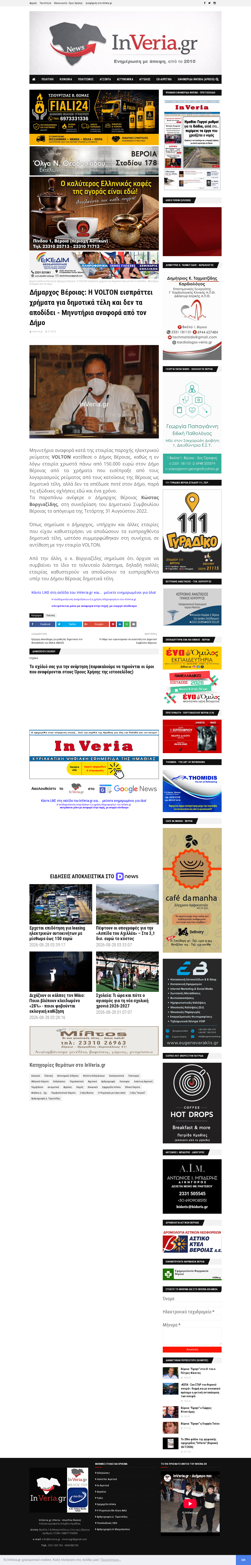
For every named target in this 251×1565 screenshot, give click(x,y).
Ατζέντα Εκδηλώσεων (94, 1075)
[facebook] (204, 3)
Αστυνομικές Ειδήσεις (68, 1075)
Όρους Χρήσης (88, 672)
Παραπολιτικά (77, 1081)
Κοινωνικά (93, 1087)
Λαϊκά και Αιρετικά (143, 1081)
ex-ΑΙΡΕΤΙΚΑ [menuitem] (164, 79)
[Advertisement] (94, 836)
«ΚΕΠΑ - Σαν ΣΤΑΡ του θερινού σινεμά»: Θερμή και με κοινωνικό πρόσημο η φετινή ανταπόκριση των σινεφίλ (200, 1390)
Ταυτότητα (45, 3)
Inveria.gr (37, 331)
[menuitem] (34, 79)
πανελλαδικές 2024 (107, 1523)
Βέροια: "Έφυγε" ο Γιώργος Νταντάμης (196, 1409)
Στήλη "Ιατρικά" (137, 1093)
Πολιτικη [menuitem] (48, 79)
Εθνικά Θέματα (132, 1087)
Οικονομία (124, 1081)
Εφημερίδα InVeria (111, 1087)
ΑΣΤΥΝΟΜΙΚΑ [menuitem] (125, 79)
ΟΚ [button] (243, 1559)
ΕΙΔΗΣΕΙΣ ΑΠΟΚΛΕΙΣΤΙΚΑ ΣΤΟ (82, 876)
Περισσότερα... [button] (111, 1559)
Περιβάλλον (37, 1087)
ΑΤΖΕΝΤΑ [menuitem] (105, 79)
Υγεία (100, 1497)
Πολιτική (50, 281)
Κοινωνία (35, 1075)
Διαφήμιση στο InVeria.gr (99, 3)
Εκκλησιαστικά (116, 1075)
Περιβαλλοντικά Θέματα (63, 1093)
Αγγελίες (68, 1087)
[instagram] (215, 3)
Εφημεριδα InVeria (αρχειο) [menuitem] (196, 79)
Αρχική (33, 3)
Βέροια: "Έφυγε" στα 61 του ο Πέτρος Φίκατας (198, 1370)
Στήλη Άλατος (87, 1093)
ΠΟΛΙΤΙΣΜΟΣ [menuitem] (86, 79)
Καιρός (79, 1087)
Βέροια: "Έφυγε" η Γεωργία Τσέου (200, 1423)
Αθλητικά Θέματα (40, 1081)
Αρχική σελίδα (36, 281)
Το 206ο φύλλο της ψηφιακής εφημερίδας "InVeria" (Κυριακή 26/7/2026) (199, 1443)
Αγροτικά (92, 1081)
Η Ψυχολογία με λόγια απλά (111, 1093)
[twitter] (209, 3)
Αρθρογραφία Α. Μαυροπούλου (113, 1529)
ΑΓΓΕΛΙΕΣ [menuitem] (144, 79)
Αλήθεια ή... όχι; (39, 1093)
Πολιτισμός (133, 1075)
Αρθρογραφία (108, 1081)
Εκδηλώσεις (59, 1081)
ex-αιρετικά (53, 1087)
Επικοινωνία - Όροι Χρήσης (68, 3)
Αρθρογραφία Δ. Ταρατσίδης (45, 1098)
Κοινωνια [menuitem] (66, 79)
